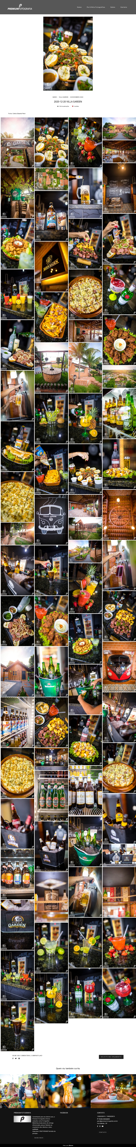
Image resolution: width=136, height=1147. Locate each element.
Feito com (68, 1145)
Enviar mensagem (104, 1119)
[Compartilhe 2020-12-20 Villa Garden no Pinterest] (19, 1058)
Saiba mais (38, 1137)
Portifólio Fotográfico (96, 7)
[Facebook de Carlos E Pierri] (97, 1126)
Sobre (112, 7)
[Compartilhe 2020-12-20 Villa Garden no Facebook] (12, 1058)
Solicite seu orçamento (111, 1057)
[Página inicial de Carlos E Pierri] (19, 7)
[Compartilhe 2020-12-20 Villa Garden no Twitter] (16, 1058)
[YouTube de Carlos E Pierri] (102, 1126)
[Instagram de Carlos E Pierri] (99, 1126)
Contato (124, 7)
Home (79, 7)
